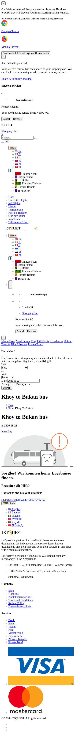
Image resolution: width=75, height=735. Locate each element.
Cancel (6, 119)
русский (16, 518)
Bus (10, 405)
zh (19, 166)
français (15, 512)
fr (19, 154)
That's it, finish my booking (16, 78)
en (19, 151)
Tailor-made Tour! (18, 222)
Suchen (6, 388)
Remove (17, 119)
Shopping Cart (9, 131)
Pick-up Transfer (17, 212)
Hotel (11, 196)
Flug (33, 341)
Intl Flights (14, 203)
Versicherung (15, 209)
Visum (12, 206)
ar (19, 163)
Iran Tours (14, 219)
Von (3, 364)
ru (19, 160)
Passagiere (7, 384)
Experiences (56, 341)
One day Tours (16, 215)
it (19, 157)
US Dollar (22, 180)
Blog (14, 344)
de (14, 148)
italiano (15, 515)
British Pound (24, 176)
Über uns (22, 344)
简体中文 (17, 525)
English (15, 509)
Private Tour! (35, 344)
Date (4, 380)
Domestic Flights (17, 200)
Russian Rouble (25, 186)
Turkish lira (22, 190)
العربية (15, 522)
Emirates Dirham (28, 183)
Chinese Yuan (26, 173)
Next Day (6, 431)
